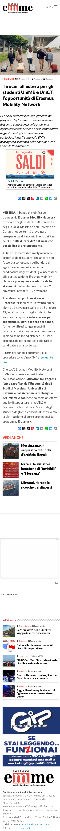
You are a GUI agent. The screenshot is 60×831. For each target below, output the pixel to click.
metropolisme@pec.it (19, 828)
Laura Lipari (23, 656)
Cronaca (9, 79)
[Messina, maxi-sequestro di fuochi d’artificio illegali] (11, 450)
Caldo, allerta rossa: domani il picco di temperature (35, 646)
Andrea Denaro (25, 626)
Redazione (38, 79)
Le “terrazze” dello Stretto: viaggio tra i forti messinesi (34, 631)
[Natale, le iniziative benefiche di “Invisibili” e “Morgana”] (11, 469)
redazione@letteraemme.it (35, 824)
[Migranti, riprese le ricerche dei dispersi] (11, 488)
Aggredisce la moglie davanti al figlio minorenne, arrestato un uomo (36, 693)
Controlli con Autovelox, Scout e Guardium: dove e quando (37, 677)
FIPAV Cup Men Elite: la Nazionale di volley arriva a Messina (37, 662)
